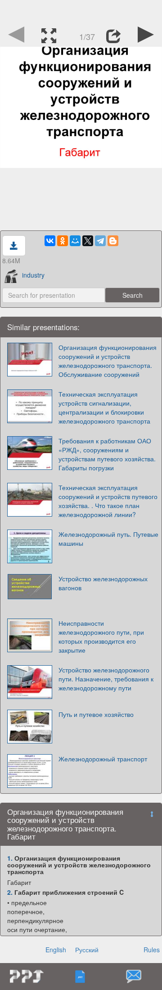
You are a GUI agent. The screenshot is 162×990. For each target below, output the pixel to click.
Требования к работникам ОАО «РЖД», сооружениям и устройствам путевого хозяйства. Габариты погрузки (107, 454)
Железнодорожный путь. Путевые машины (108, 539)
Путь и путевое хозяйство (96, 714)
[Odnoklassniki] (62, 240)
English (55, 949)
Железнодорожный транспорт (102, 758)
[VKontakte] (50, 240)
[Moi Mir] (75, 240)
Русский (87, 949)
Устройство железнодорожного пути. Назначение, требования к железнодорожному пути (105, 678)
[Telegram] (100, 240)
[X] (87, 240)
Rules (152, 949)
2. (10, 892)
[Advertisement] (81, 11)
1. (10, 857)
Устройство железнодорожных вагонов (103, 583)
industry (33, 274)
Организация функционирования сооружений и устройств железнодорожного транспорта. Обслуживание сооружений (107, 361)
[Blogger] (113, 240)
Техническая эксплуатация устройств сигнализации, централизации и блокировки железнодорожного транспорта (104, 407)
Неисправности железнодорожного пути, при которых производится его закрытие (101, 636)
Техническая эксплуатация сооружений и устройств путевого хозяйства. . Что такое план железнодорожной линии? (108, 501)
